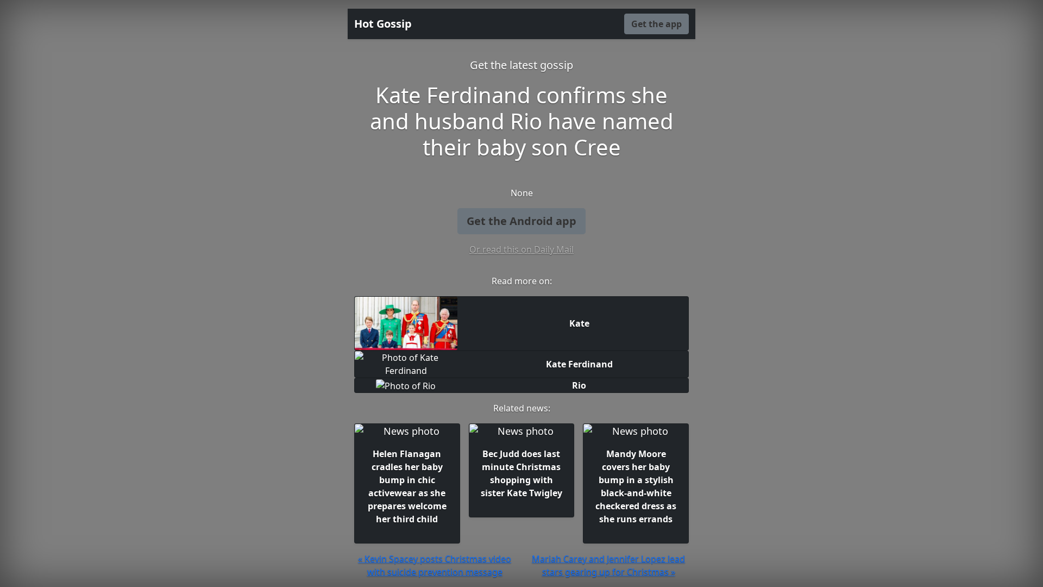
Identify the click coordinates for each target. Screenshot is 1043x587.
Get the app (656, 24)
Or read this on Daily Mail (521, 249)
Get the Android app (521, 221)
